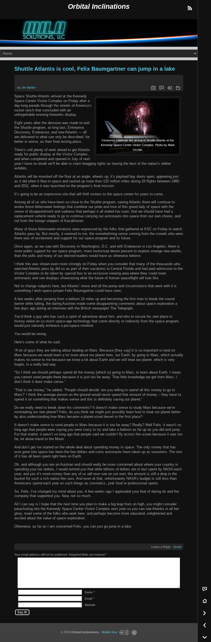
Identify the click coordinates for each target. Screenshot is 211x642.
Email (88, 598)
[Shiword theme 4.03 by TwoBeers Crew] (124, 632)
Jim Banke (28, 87)
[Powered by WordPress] (133, 632)
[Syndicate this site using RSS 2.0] (189, 8)
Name (89, 592)
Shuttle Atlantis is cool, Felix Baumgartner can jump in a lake (94, 69)
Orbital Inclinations (99, 6)
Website (90, 605)
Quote (177, 546)
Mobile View (109, 632)
